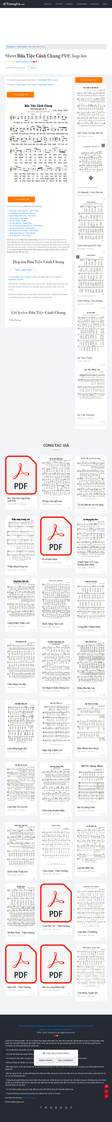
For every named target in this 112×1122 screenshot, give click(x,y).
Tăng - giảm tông (23, 269)
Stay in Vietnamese (65, 1060)
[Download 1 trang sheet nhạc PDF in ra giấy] (106, 1087)
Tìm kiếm (58, 4)
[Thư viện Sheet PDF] (14, 4)
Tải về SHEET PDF (21, 95)
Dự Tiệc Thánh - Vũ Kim (18, 221)
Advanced (94, 4)
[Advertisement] (56, 27)
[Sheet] (23, 62)
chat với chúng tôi (28, 1098)
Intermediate (82, 4)
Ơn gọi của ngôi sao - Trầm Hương (22, 228)
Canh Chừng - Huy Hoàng (19, 218)
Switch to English (45, 1060)
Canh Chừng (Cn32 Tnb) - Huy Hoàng (23, 216)
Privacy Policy (55, 1029)
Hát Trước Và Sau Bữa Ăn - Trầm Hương (24, 211)
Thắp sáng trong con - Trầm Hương (22, 233)
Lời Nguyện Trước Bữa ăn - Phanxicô (23, 213)
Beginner (69, 4)
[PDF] (18, 62)
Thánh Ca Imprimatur (38, 85)
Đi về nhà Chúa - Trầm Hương (20, 235)
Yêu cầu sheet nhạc (85, 1026)
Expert (104, 4)
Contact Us (67, 1029)
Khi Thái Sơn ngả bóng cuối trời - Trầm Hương (26, 226)
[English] (36, 62)
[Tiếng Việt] (34, 62)
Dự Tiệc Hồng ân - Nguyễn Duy (20, 223)
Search (33, 68)
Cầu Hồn (50, 85)
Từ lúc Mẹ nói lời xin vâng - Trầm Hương (24, 231)
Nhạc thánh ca (23, 85)
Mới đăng (32, 1026)
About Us (44, 1029)
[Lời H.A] (29, 62)
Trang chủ (48, 4)
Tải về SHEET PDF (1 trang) (47, 80)
